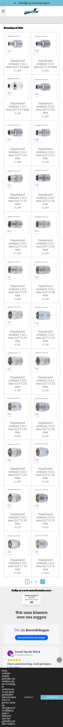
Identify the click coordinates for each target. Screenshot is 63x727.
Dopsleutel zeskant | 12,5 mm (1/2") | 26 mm (45, 427)
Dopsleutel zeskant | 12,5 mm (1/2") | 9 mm (17, 106)
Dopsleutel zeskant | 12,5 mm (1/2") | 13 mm (17, 199)
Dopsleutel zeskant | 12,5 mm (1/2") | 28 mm (45, 473)
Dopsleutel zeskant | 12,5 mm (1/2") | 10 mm (45, 108)
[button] (56, 597)
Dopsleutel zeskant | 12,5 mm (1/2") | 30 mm (17, 519)
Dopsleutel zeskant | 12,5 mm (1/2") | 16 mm (45, 245)
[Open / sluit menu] (3, 11)
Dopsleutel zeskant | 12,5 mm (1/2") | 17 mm (17, 290)
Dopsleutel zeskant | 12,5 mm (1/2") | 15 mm (17, 245)
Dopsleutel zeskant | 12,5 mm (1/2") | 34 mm (17, 564)
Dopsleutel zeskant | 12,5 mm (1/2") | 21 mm (17, 382)
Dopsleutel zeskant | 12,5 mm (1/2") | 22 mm (45, 382)
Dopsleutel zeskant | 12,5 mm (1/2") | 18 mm (45, 290)
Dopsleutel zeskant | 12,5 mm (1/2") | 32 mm (45, 519)
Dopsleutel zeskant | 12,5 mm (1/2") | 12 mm (45, 153)
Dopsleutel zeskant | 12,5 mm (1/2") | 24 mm (17, 427)
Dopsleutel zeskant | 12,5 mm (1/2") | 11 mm (17, 153)
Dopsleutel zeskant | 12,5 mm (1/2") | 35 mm (45, 564)
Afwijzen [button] (28, 697)
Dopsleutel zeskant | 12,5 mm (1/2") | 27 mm (17, 473)
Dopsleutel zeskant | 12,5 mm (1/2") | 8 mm (17, 63)
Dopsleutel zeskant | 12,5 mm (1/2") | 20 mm (45, 336)
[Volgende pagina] (42, 581)
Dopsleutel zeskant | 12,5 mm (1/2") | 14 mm (45, 199)
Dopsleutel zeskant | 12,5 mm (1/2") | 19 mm (17, 336)
